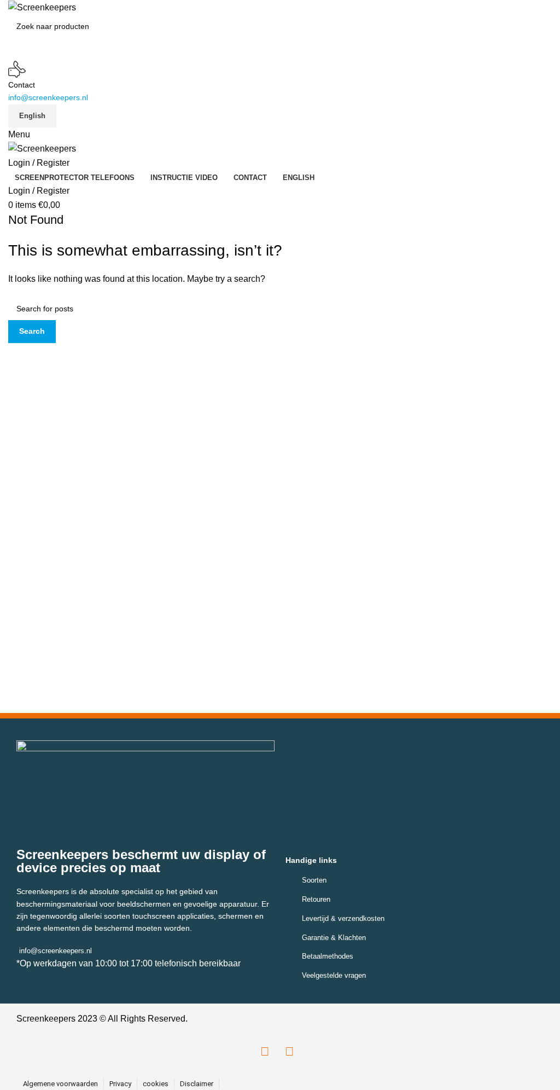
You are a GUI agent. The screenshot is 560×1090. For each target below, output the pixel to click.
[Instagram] (289, 1052)
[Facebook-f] (265, 1052)
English (32, 116)
